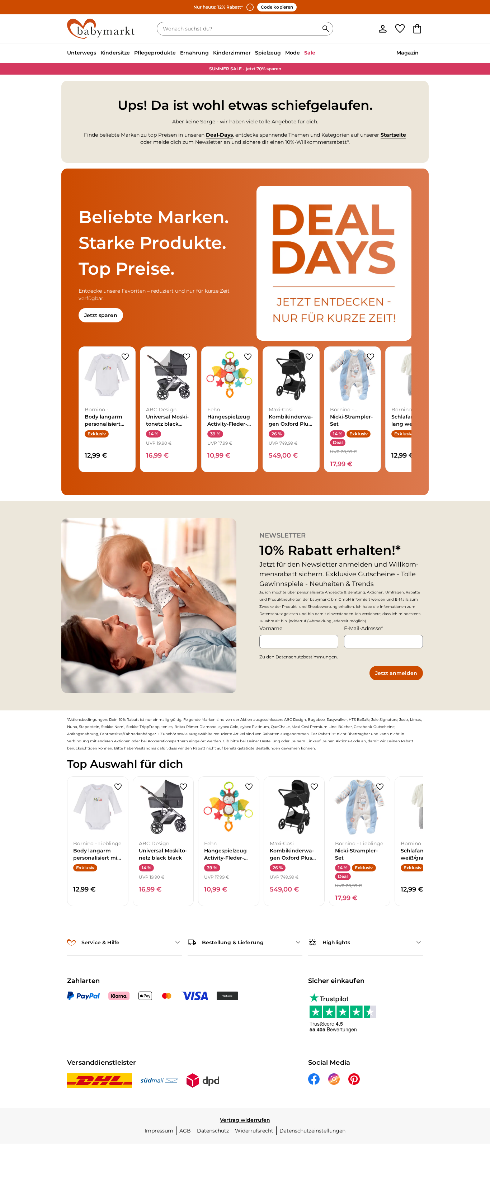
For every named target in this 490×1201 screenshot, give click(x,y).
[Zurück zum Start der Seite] (472, 1149)
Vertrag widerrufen (245, 1120)
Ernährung (194, 52)
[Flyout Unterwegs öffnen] (98, 53)
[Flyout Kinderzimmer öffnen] (253, 53)
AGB (185, 1130)
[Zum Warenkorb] (417, 28)
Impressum (159, 1130)
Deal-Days (219, 135)
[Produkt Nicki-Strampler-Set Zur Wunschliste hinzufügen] (370, 357)
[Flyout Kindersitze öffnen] (132, 53)
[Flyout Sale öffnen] (317, 53)
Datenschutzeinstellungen (312, 1130)
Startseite (393, 135)
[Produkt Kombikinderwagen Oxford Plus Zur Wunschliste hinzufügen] (309, 357)
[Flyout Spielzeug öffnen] (283, 53)
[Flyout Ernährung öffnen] (211, 53)
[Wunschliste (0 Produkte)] (400, 28)
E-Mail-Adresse (362, 628)
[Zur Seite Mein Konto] (382, 28)
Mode (292, 52)
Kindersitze (115, 52)
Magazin (407, 52)
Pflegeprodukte (155, 52)
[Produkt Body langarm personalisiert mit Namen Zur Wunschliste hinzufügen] (125, 357)
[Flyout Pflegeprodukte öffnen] (178, 53)
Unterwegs (81, 52)
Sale (309, 52)
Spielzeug (268, 52)
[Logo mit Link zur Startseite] (101, 29)
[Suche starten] (326, 28)
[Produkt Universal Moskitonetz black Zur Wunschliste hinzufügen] (186, 357)
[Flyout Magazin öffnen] (421, 53)
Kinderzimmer (232, 52)
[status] (239, 28)
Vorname (270, 628)
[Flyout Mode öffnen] (302, 53)
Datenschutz (213, 1130)
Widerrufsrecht (254, 1130)
